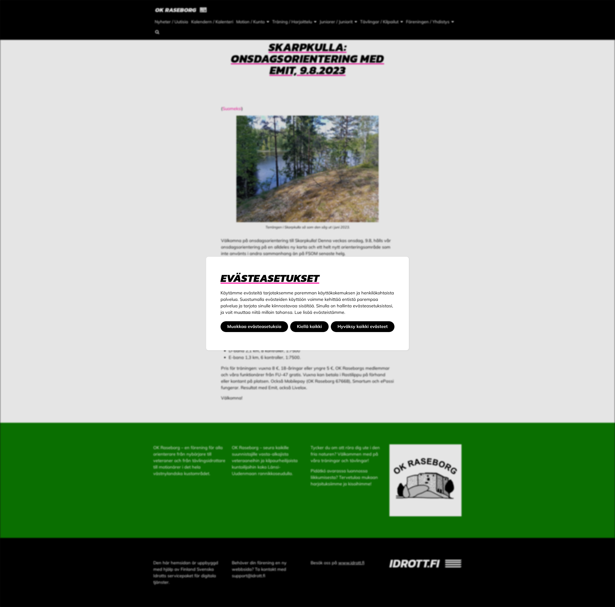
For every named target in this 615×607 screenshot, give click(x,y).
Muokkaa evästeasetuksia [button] (254, 326)
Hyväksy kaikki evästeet (363, 326)
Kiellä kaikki (309, 326)
